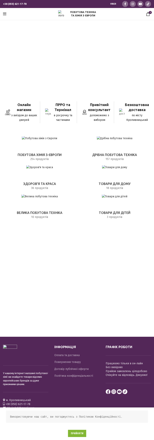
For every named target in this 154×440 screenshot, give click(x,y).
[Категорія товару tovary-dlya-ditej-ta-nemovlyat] (114, 208)
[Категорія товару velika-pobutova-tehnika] (39, 208)
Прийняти (77, 433)
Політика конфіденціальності (73, 375)
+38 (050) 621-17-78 (14, 4)
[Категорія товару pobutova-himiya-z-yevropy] (39, 149)
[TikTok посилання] (148, 4)
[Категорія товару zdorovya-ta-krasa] (39, 178)
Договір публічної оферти (71, 369)
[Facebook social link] (125, 4)
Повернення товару (67, 362)
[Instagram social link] (133, 4)
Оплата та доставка (67, 355)
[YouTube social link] (140, 4)
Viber (113, 4)
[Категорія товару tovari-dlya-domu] (114, 178)
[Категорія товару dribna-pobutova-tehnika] (114, 149)
